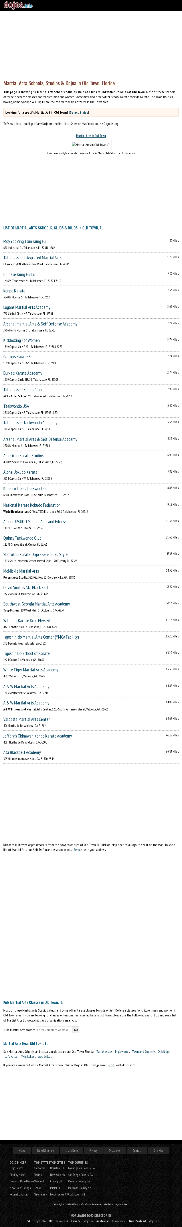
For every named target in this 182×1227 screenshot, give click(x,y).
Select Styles (79, 112)
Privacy (93, 1150)
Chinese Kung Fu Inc (19, 274)
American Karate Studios (23, 456)
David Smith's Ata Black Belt (25, 587)
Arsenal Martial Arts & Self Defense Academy (40, 439)
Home (22, 1150)
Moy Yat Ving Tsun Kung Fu (24, 241)
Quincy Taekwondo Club (22, 538)
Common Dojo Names (22, 1181)
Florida (38, 1175)
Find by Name (17, 1175)
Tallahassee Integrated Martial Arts (32, 258)
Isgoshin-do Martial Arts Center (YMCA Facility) (41, 637)
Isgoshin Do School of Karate (26, 653)
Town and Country (143, 1051)
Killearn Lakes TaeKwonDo (24, 488)
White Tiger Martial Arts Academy (30, 670)
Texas (37, 1188)
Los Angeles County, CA (81, 1168)
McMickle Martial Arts (21, 571)
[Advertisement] (91, 44)
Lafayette (11, 1056)
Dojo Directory (45, 1150)
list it (111, 1065)
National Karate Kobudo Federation (32, 505)
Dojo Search (17, 1168)
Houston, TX (57, 1168)
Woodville (44, 1056)
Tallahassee (104, 1051)
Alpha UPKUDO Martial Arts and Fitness (34, 522)
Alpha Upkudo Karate (20, 472)
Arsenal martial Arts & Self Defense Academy (40, 324)
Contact (137, 1150)
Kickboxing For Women (21, 340)
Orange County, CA (79, 1181)
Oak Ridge (164, 1051)
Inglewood (122, 1051)
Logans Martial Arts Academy (26, 307)
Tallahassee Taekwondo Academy (30, 423)
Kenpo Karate (14, 291)
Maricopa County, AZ (79, 1188)
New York (39, 1181)
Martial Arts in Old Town (91, 135)
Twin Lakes (27, 1056)
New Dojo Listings (20, 1188)
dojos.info (40, 1221)
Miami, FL (55, 1188)
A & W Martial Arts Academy (26, 686)
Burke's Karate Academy (22, 373)
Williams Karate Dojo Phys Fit (27, 620)
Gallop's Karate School (21, 357)
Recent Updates (19, 1194)
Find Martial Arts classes (19, 1030)
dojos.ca (88, 1221)
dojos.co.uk (61, 1221)
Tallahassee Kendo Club (22, 390)
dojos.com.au (118, 1221)
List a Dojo (71, 1150)
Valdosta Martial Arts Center (26, 719)
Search (78, 849)
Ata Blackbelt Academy (22, 752)
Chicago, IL (56, 1181)
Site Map (158, 1150)
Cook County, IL (76, 1194)
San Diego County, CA (80, 1175)
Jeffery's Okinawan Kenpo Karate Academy (37, 736)
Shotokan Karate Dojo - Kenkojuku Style (35, 554)
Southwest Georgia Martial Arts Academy (36, 604)
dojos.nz (154, 1221)
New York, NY (57, 1175)
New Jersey (40, 1194)
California (39, 1168)
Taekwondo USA (16, 406)
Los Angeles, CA (59, 1194)
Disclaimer (115, 1150)
